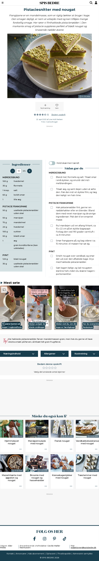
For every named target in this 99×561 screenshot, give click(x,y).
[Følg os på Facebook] (34, 539)
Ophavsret (51, 553)
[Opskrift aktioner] (20, 449)
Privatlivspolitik (64, 553)
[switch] (52, 163)
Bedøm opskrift (58, 115)
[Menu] (11, 3)
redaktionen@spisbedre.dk (83, 547)
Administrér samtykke (83, 553)
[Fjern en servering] (12, 171)
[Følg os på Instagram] (44, 539)
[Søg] (91, 2)
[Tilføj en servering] (29, 171)
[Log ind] (96, 2)
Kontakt (10, 553)
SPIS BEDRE (49, 2)
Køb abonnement (36, 553)
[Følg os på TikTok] (64, 539)
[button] (12, 308)
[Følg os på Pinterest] (54, 539)
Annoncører (21, 553)
